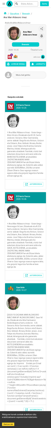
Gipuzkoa (14, 13)
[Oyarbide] (15, 56)
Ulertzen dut (8, 424)
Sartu (44, 4)
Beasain (26, 13)
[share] (41, 29)
